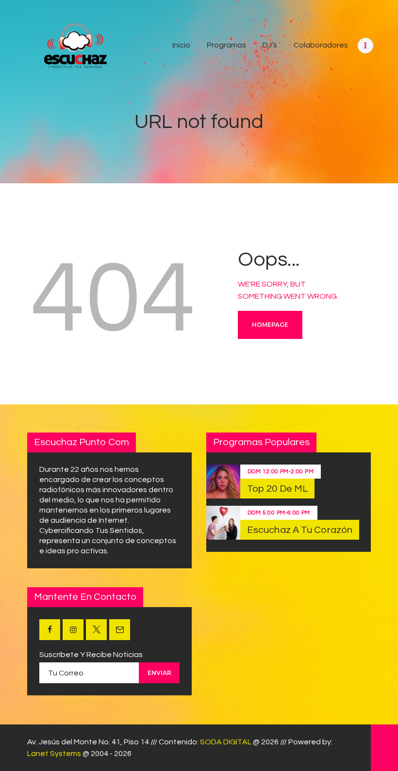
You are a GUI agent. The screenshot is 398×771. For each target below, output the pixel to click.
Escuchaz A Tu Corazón (299, 530)
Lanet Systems (54, 753)
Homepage (270, 324)
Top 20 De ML (277, 489)
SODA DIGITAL (225, 742)
